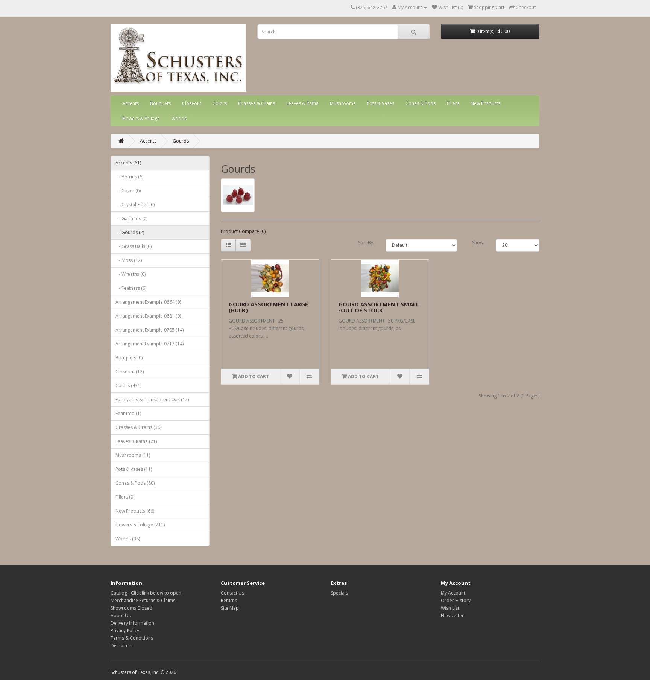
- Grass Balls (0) (133, 246)
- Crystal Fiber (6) (135, 204)
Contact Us (232, 593)
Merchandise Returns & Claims (143, 600)
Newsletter (452, 615)
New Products (485, 103)
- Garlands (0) (131, 218)
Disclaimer (122, 645)
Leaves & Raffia (302, 103)
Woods (179, 118)
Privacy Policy (125, 630)
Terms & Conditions (132, 638)
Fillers (453, 103)
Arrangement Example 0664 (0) (148, 302)
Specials (339, 593)
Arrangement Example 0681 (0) (148, 316)
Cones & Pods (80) (135, 483)
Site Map (230, 608)
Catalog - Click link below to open (146, 593)
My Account (453, 593)
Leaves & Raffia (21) (136, 441)
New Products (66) (134, 511)
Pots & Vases (380, 103)
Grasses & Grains (256, 103)
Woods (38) (127, 538)
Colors (220, 103)
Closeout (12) (129, 371)
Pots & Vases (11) (133, 469)
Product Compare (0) (243, 231)
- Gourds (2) (129, 232)
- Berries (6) (129, 176)
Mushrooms (342, 103)
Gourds (181, 141)
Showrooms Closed (131, 608)
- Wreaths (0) (130, 274)
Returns (229, 600)
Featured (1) (128, 413)
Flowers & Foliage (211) (140, 525)
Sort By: (366, 242)
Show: (478, 242)
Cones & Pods (420, 103)
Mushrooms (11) (132, 455)
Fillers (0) (124, 497)
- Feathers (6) (130, 288)
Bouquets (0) (129, 357)
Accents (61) (128, 163)
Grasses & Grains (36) (138, 427)
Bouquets (160, 103)
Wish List (450, 608)
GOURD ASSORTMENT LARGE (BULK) (268, 307)
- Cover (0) (128, 190)
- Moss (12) (128, 260)
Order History (456, 600)
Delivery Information (132, 623)
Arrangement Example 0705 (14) (149, 330)
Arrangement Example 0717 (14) (149, 344)
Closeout (191, 103)
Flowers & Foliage (141, 118)
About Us (121, 615)
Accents (130, 103)
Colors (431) (128, 385)
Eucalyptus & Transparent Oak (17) (152, 399)
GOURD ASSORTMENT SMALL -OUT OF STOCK (379, 307)
